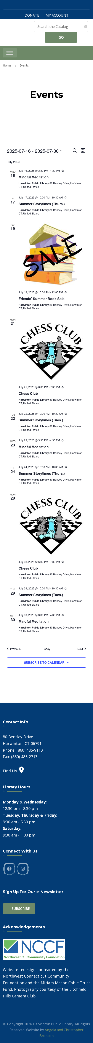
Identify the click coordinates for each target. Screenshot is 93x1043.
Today (46, 649)
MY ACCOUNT (57, 15)
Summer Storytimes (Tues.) (41, 420)
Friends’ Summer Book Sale (41, 298)
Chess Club (28, 393)
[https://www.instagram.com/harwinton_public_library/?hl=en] (23, 869)
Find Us (10, 770)
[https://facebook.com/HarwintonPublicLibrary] (9, 869)
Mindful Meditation (34, 177)
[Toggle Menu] (9, 53)
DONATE (32, 15)
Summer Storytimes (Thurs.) (42, 203)
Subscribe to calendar (44, 662)
